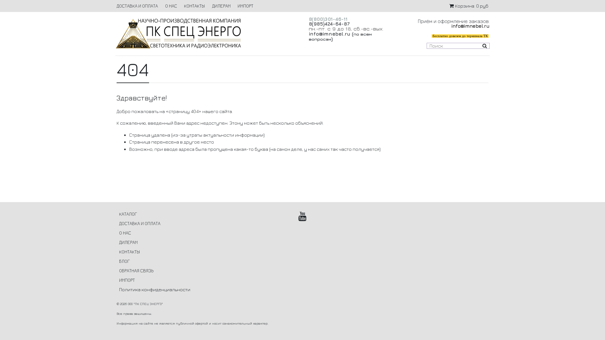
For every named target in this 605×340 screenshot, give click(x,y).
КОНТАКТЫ (194, 5)
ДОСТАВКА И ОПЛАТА (137, 5)
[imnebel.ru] (205, 33)
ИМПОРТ (245, 5)
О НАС (171, 5)
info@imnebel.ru (329, 34)
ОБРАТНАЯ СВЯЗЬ (136, 270)
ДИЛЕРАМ (221, 5)
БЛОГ (124, 261)
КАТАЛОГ (128, 214)
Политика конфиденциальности (154, 289)
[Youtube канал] (302, 216)
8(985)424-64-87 (329, 23)
